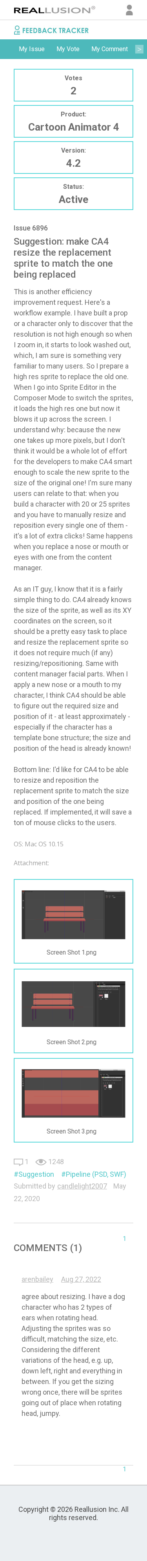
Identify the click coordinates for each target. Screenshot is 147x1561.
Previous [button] (8, 49)
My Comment (109, 49)
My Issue (32, 49)
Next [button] (139, 49)
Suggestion (36, 1174)
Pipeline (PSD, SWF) (96, 1174)
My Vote (68, 49)
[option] (32, 49)
